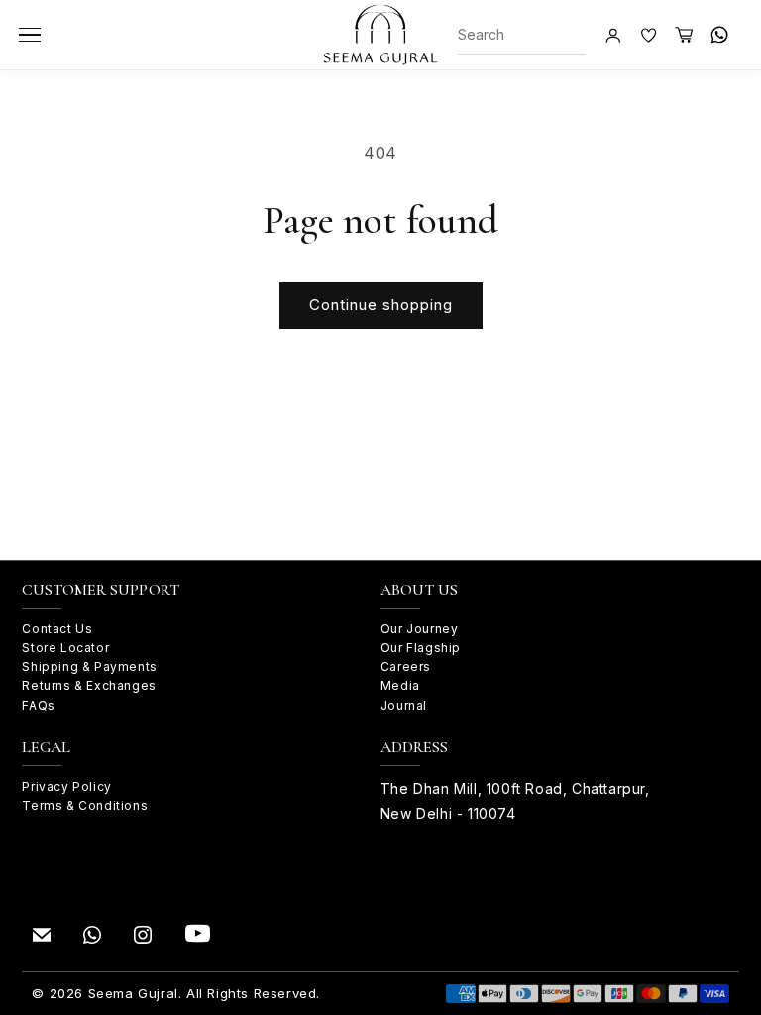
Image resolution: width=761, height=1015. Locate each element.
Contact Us (57, 628)
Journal (403, 705)
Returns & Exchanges (89, 685)
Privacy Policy (66, 786)
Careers (405, 666)
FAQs (38, 705)
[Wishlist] (648, 35)
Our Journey (419, 628)
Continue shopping (381, 304)
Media (400, 685)
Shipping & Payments (89, 666)
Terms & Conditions (85, 805)
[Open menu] (30, 34)
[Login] (612, 35)
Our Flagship (420, 647)
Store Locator (65, 647)
